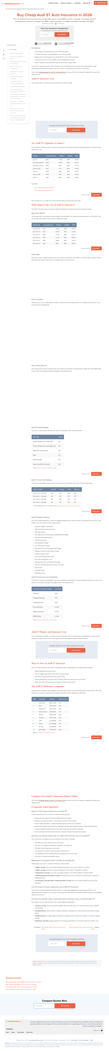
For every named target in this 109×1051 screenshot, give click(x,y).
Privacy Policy (74, 1040)
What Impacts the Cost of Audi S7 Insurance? (18, 62)
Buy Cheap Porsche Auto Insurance (44, 187)
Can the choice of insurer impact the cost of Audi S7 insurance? (17, 110)
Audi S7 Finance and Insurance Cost (16, 67)
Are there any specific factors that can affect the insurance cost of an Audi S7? (18, 96)
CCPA (91, 1040)
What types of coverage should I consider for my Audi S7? (18, 103)
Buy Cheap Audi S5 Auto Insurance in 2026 (53, 928)
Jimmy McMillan (69, 43)
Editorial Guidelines (37, 961)
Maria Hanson (48, 43)
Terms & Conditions (84, 1040)
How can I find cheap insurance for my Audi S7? (17, 90)
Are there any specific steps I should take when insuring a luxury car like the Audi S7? (18, 118)
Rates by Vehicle (66, 3)
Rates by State (53, 3)
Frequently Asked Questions (17, 86)
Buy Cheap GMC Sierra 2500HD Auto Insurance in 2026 (23, 982)
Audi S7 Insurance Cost (16, 53)
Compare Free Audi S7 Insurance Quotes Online (17, 82)
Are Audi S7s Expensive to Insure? (17, 57)
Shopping (77, 3)
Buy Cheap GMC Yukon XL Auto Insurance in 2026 (21, 987)
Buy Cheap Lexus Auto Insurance (44, 190)
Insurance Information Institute (46, 732)
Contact (13, 1032)
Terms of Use (67, 37)
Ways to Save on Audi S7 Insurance (17, 72)
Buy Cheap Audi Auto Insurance (35, 9)
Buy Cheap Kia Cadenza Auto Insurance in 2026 (21, 989)
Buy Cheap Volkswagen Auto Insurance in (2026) (21, 984)
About (7, 1032)
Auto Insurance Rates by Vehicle (17, 9)
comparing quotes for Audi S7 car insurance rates (52, 72)
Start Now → (96, 195)
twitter (102, 1030)
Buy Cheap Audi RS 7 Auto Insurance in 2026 (81, 928)
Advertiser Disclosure (11, 45)
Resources (86, 3)
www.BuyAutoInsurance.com (36, 1040)
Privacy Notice (20, 1032)
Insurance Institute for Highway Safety (46, 468)
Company (9, 1029)
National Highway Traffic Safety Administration (69, 506)
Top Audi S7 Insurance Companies (16, 77)
